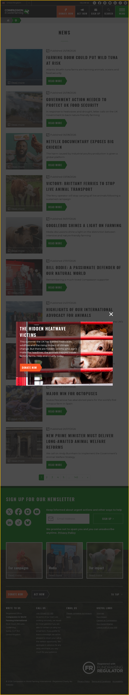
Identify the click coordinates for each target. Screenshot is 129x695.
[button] (111, 314)
